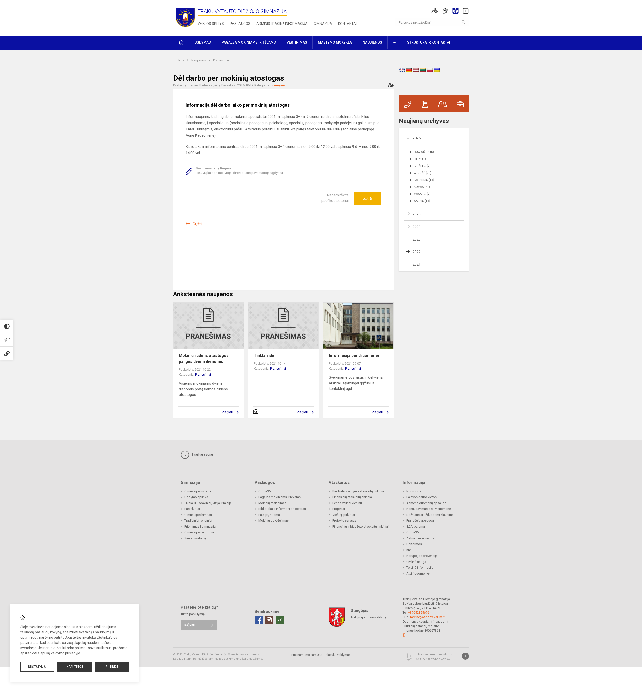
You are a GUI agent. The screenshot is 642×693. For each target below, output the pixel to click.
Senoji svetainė (195, 538)
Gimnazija (323, 24)
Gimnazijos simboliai (199, 532)
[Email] (280, 620)
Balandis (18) (424, 180)
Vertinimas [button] (297, 42)
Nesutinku (75, 667)
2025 (417, 214)
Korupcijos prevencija (422, 556)
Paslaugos (240, 24)
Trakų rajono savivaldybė (368, 617)
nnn (409, 550)
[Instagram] (269, 620)
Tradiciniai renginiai (198, 520)
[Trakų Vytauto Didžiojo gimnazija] (185, 17)
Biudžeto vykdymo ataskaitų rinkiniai (358, 491)
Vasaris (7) (422, 194)
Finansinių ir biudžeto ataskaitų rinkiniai (360, 526)
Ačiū (367, 198)
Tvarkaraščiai (201, 454)
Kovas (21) (422, 187)
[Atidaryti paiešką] (463, 22)
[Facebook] (259, 620)
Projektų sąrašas (344, 520)
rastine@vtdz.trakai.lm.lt (427, 617)
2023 (417, 239)
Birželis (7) (422, 166)
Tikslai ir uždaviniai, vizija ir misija (208, 503)
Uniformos (414, 544)
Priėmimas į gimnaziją (200, 526)
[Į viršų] (465, 656)
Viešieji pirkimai (343, 515)
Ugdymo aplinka (196, 497)
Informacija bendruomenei (354, 355)
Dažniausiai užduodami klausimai (430, 515)
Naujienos (199, 60)
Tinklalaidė (264, 355)
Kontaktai (347, 24)
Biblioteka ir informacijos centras (282, 509)
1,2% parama (415, 526)
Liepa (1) (420, 159)
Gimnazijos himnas (198, 515)
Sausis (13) (422, 201)
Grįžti (197, 224)
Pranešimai (221, 60)
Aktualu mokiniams (420, 538)
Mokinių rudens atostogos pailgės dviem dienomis (204, 358)
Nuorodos (413, 491)
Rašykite (190, 625)
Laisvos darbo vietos (421, 497)
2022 (417, 252)
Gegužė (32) (422, 173)
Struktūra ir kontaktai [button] (428, 42)
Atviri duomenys (418, 573)
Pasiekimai (192, 509)
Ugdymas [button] (202, 42)
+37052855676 (418, 612)
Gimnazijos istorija (197, 491)
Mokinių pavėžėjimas (273, 520)
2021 (417, 264)
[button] (434, 11)
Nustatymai (37, 667)
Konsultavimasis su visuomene (428, 509)
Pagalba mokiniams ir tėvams (279, 497)
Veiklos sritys (211, 24)
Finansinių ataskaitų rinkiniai (352, 497)
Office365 (265, 491)
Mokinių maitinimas (272, 503)
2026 (417, 138)
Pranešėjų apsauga (420, 520)
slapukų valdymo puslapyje (59, 653)
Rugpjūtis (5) (424, 152)
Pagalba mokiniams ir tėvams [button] (249, 42)
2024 (417, 227)
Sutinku (112, 667)
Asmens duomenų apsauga (426, 503)
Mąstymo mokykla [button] (335, 42)
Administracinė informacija (282, 24)
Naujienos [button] (372, 42)
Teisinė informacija (419, 567)
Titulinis (179, 60)
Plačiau (227, 412)
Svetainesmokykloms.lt (434, 658)
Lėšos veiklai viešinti (347, 503)
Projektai (338, 509)
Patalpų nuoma (269, 515)
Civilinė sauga (416, 562)
